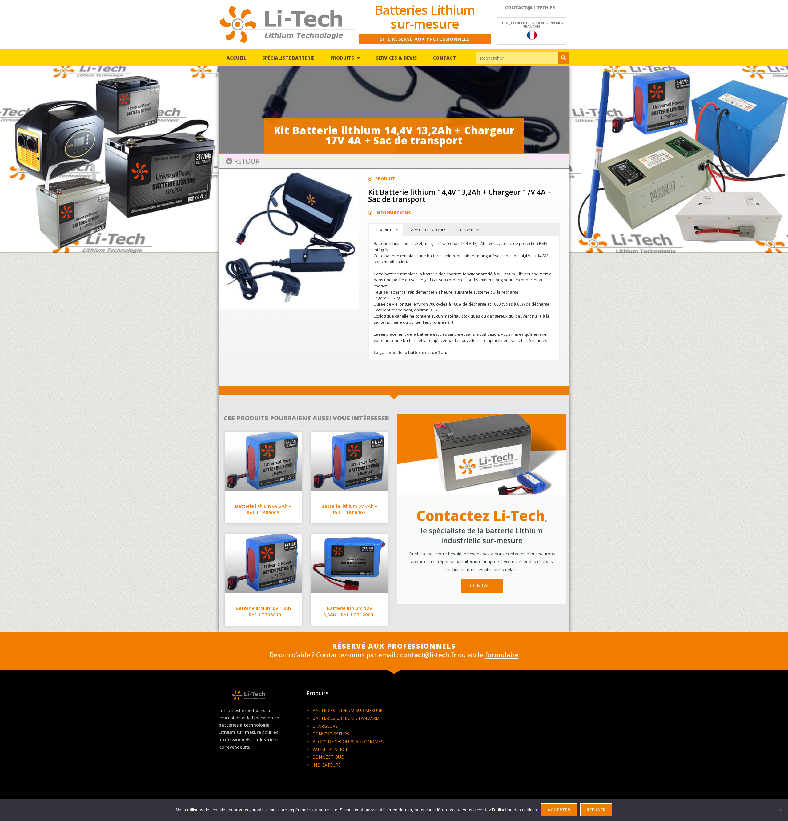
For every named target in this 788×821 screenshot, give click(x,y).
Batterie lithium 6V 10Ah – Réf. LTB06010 (263, 611)
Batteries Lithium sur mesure (347, 710)
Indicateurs (326, 765)
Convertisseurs (330, 734)
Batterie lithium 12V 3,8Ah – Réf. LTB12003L (349, 611)
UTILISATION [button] (468, 230)
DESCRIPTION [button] (386, 230)
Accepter (559, 809)
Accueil (236, 58)
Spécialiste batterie (288, 58)
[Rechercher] (563, 58)
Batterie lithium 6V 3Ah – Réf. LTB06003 (263, 509)
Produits (342, 58)
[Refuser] (780, 810)
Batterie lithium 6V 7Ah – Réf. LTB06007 (349, 509)
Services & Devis (396, 58)
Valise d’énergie (330, 749)
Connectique (328, 757)
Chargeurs (325, 726)
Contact (444, 58)
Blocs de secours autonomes (347, 741)
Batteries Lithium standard (345, 718)
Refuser (596, 809)
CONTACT (482, 585)
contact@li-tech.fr (530, 7)
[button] (243, 161)
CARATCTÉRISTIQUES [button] (427, 230)
